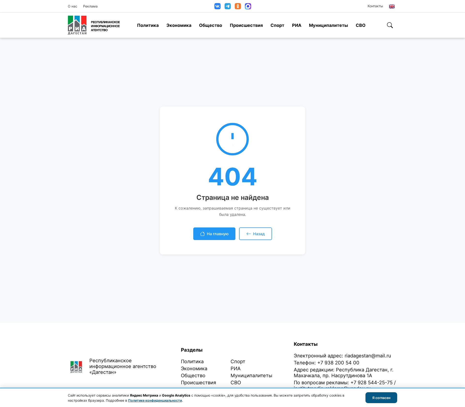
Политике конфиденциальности (155, 400)
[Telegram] (228, 6)
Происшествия (246, 25)
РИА (296, 25)
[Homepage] (94, 25)
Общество (210, 25)
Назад (259, 233)
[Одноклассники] (238, 6)
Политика (148, 25)
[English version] (392, 6)
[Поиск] (390, 25)
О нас (72, 6)
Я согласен (381, 398)
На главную (218, 233)
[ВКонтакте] (217, 6)
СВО (360, 25)
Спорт (277, 25)
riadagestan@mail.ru (368, 356)
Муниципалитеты (328, 25)
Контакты (375, 6)
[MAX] (248, 6)
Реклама (90, 6)
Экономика (178, 25)
